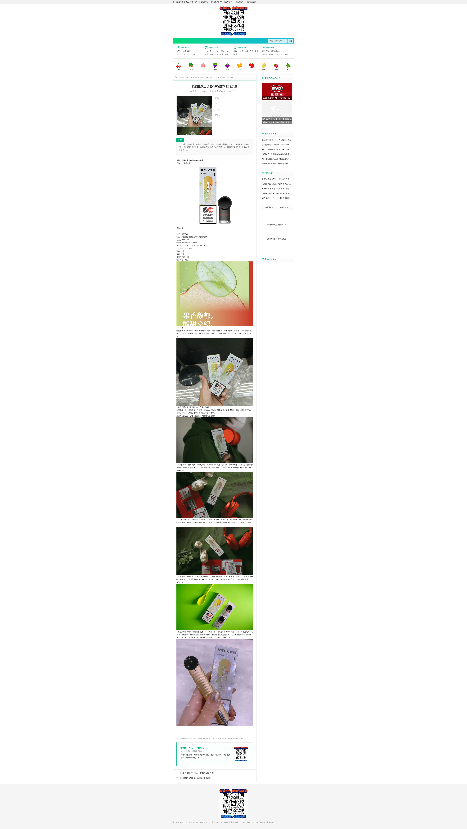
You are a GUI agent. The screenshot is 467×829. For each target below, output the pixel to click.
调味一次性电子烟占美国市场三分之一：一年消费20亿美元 (278, 164)
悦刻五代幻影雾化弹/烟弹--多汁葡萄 (197, 778)
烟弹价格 (265, 51)
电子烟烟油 (190, 54)
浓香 (241, 51)
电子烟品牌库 (198, 77)
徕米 (216, 54)
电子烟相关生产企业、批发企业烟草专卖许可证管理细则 (278, 159)
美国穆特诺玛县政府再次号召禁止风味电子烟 (278, 145)
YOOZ (217, 51)
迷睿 (206, 54)
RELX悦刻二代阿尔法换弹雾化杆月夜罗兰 (199, 773)
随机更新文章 (251, 2)
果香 (235, 54)
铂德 (227, 51)
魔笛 (223, 51)
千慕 (221, 54)
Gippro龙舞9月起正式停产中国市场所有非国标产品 (278, 149)
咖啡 (246, 51)
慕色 (276, 70)
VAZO (251, 70)
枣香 (256, 51)
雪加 (211, 51)
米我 (226, 54)
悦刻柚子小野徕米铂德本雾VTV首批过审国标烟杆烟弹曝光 (278, 154)
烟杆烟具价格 (275, 51)
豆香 (251, 51)
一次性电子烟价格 (282, 54)
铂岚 (211, 54)
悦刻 (206, 51)
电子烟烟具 (180, 54)
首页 (188, 77)
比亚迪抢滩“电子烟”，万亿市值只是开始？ (278, 140)
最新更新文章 (240, 2)
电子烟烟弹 (187, 51)
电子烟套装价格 (268, 54)
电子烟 (179, 51)
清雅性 (236, 51)
